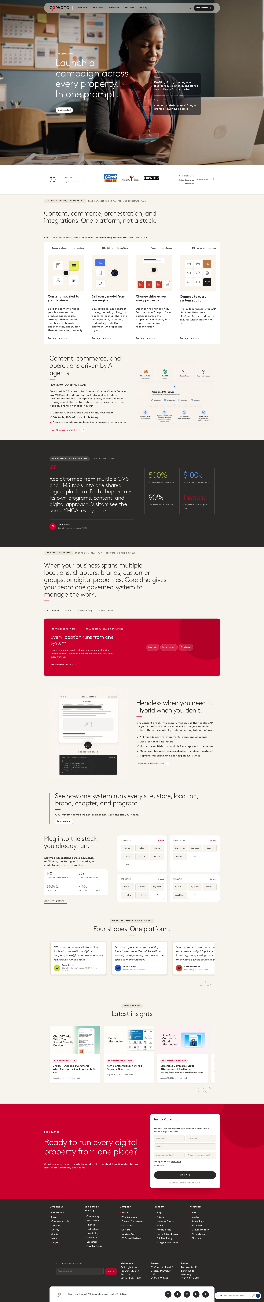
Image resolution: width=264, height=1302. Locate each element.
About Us (126, 1213)
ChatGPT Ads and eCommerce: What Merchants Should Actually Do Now (74, 1069)
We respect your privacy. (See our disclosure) (185, 1182)
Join (109, 1271)
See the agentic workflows (66, 430)
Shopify (55, 1217)
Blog (194, 1213)
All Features (198, 1234)
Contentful (57, 1213)
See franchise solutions (62, 665)
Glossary (196, 1238)
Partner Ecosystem (132, 1221)
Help (159, 1213)
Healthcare (92, 1220)
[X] (187, 1294)
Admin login (198, 1221)
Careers (125, 1230)
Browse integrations (54, 901)
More (54, 1238)
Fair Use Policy (164, 1238)
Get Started (64, 109)
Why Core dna (129, 1217)
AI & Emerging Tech (65, 1061)
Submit (183, 1175)
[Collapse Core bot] (216, 1295)
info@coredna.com (167, 1242)
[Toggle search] (190, 8)
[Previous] (201, 983)
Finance (90, 1225)
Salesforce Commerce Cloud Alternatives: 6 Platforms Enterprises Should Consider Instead (182, 1069)
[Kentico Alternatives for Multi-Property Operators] (129, 1040)
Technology (92, 1229)
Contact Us (127, 1234)
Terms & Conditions (167, 1234)
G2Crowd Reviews (131, 1238)
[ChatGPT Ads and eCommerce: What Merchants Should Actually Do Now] (75, 1040)
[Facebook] (177, 1294)
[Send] (258, 1296)
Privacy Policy (163, 1230)
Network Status (165, 1221)
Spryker (55, 1242)
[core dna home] (58, 1294)
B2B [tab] (70, 611)
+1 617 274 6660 (159, 1278)
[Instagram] (205, 1294)
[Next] (208, 983)
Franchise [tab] (54, 611)
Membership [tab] (86, 611)
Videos (160, 1217)
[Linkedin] (196, 1294)
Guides (195, 1217)
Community (92, 1216)
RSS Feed (197, 1225)
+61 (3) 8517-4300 (131, 1278)
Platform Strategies (120, 1061)
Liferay (55, 1230)
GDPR (159, 1225)
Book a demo (64, 821)
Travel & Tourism (95, 1246)
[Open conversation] (253, 1295)
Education (91, 1242)
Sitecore (55, 1225)
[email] (168, 1294)
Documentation (200, 1230)
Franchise (91, 1238)
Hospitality (92, 1233)
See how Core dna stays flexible (151, 763)
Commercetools (60, 1221)
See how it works (56, 338)
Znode (54, 1234)
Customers (127, 1225)
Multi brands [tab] (107, 611)
